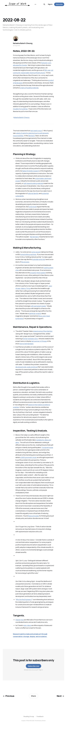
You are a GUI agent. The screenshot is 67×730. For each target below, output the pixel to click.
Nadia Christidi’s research (30, 171)
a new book (32, 207)
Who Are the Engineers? (24, 600)
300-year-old (48, 70)
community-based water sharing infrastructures (29, 73)
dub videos (27, 625)
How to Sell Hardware (26, 344)
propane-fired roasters (38, 273)
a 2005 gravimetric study (28, 457)
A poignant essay (47, 447)
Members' (31, 136)
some (33, 252)
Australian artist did (38, 259)
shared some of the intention (42, 331)
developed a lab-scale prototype (26, 367)
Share (33, 696)
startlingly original (35, 313)
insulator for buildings (20, 109)
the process (25, 262)
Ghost (44, 720)
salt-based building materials (33, 183)
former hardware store (30, 339)
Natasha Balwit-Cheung (21, 117)
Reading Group (29, 716)
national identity (33, 193)
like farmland (34, 237)
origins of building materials (29, 88)
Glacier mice (19, 620)
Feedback (40, 716)
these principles (33, 516)
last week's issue (36, 131)
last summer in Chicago (39, 341)
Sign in (50, 4)
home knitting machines (28, 254)
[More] (35, 4)
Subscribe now (33, 666)
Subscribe (59, 4)
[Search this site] (44, 4)
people (37, 252)
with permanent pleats (38, 306)
